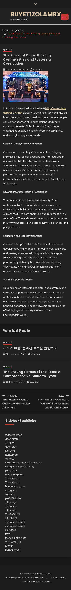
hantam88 (11, 454)
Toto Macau (12, 478)
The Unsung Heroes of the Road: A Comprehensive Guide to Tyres (31, 373)
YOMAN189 (12, 514)
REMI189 (11, 518)
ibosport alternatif (15, 537)
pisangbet (11, 470)
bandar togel (12, 549)
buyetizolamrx (35, 14)
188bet (9, 442)
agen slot (10, 446)
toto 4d (9, 494)
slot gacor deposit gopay (19, 466)
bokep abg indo (14, 474)
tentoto (9, 458)
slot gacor (11, 490)
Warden (37, 69)
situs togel (11, 502)
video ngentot (13, 434)
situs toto (10, 510)
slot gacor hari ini (15, 522)
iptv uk (9, 545)
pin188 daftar (13, 498)
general (7, 49)
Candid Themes (40, 581)
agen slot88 (12, 438)
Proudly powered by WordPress (25, 577)
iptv (7, 533)
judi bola (10, 450)
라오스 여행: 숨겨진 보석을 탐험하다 (30, 348)
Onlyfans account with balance (23, 462)
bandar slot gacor (15, 486)
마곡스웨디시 (13, 541)
